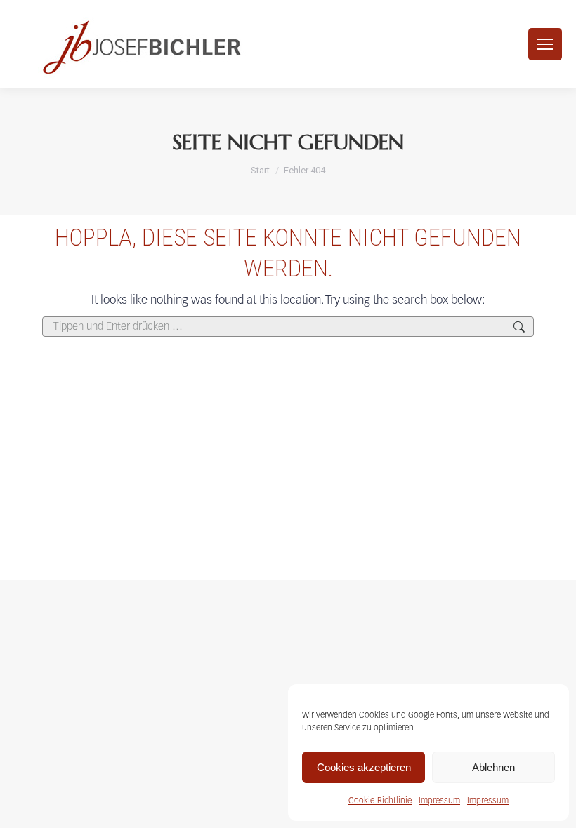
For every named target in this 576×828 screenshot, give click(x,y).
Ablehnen (493, 767)
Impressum (439, 801)
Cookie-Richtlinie (380, 801)
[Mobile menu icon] (545, 44)
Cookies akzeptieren (364, 767)
